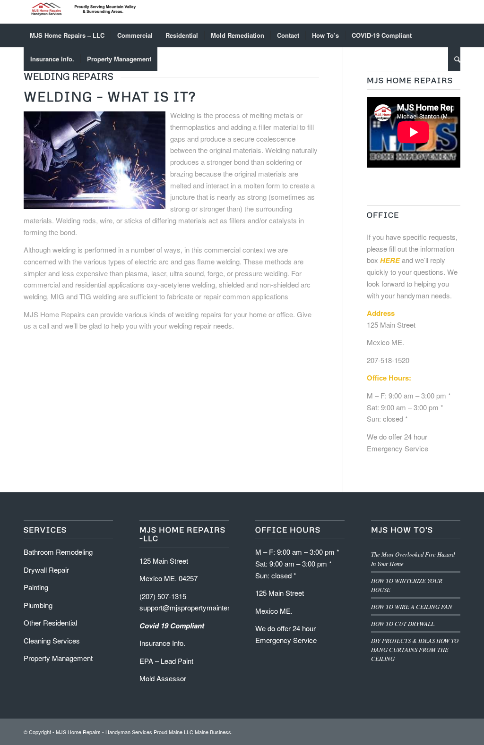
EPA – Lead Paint (166, 661)
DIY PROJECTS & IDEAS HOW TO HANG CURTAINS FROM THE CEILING (414, 649)
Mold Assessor (162, 678)
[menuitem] (67, 35)
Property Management (58, 658)
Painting (36, 587)
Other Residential (51, 622)
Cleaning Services (53, 640)
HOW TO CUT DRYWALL (402, 623)
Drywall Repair (46, 570)
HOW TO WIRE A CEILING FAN (411, 606)
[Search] (454, 59)
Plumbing (38, 605)
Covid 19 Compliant (172, 625)
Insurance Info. (162, 643)
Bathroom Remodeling (59, 552)
